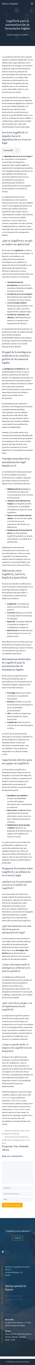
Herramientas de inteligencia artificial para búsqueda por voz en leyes (16, 1140)
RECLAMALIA (17, 1101)
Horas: (8, 1331)
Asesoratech (7, 1098)
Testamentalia (18, 1109)
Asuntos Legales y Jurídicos (17, 35)
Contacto (17, 1238)
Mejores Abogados (10, 4)
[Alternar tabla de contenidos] (16, 150)
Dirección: (9, 1320)
